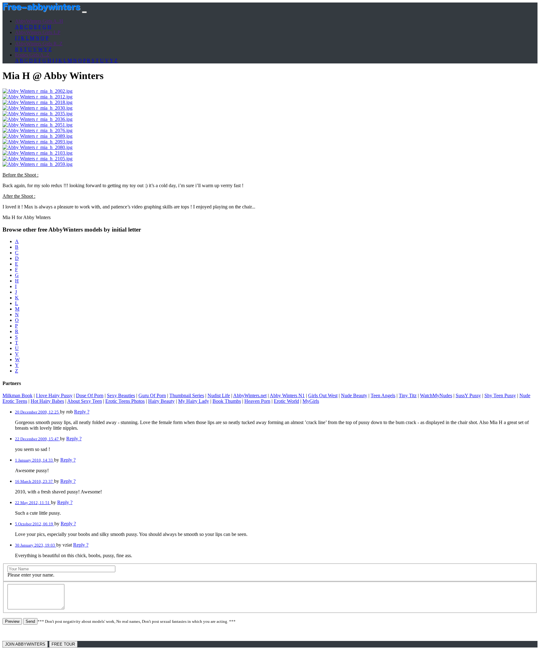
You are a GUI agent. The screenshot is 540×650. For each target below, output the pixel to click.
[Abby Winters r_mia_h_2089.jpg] (37, 136)
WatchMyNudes (436, 395)
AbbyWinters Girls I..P (37, 32)
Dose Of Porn (89, 395)
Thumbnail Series (186, 395)
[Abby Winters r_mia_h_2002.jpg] (37, 91)
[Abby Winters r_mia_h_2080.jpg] (37, 147)
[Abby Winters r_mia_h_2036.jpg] (37, 119)
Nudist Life (219, 395)
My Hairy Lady (193, 401)
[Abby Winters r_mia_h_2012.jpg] (37, 96)
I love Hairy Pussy (54, 395)
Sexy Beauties (121, 395)
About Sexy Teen (84, 401)
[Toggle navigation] (84, 12)
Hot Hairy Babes (47, 401)
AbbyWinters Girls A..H (39, 21)
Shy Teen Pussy (500, 395)
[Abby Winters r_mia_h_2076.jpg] (37, 130)
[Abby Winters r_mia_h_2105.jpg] (37, 158)
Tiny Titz (408, 395)
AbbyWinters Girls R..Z (38, 43)
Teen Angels (383, 395)
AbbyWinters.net (250, 395)
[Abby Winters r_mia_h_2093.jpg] (37, 141)
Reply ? (81, 411)
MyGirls (310, 401)
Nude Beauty (354, 395)
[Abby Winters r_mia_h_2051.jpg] (37, 125)
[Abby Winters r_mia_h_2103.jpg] (37, 153)
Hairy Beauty (161, 401)
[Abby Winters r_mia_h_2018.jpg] (37, 102)
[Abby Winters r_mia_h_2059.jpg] (37, 164)
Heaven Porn (257, 401)
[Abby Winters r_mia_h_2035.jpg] (37, 113)
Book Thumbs (226, 401)
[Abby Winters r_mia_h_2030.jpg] (37, 108)
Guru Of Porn (152, 395)
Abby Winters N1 (287, 395)
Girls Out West (323, 395)
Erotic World (286, 401)
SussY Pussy (468, 395)
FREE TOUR (63, 644)
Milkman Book (17, 395)
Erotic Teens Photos (125, 401)
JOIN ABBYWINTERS (25, 644)
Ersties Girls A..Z (32, 55)
